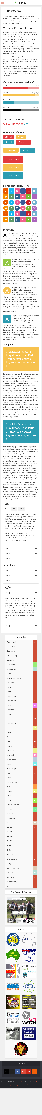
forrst (11, 196)
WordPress (36, 1082)
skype (11, 191)
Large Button (13, 159)
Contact (32, 1085)
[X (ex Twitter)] (12, 1071)
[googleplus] (23, 1071)
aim (5, 191)
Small (9, 137)
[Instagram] (6, 1071)
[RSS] (34, 1071)
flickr (23, 196)
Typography (11, 1085)
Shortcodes (25, 1085)
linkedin (34, 191)
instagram (17, 196)
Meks (22, 1082)
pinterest (28, 191)
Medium (24, 142)
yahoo (34, 196)
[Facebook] (17, 1071)
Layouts (18, 1085)
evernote (28, 196)
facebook (23, 191)
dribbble (17, 191)
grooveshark (5, 196)
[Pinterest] (28, 1071)
